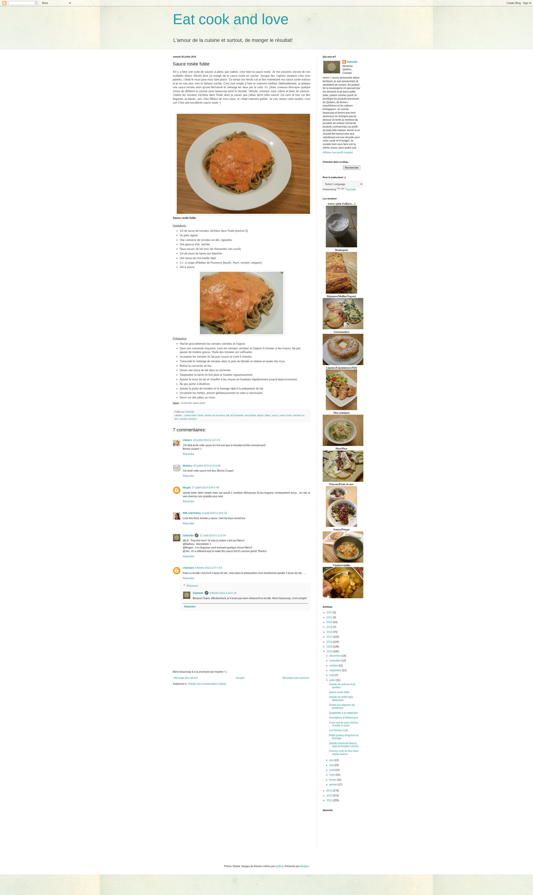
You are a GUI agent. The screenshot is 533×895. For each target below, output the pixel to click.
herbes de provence (215, 415)
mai (331, 765)
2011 (329, 800)
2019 (329, 627)
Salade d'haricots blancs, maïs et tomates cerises (344, 745)
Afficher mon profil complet (338, 152)
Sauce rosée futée (339, 692)
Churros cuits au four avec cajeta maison (344, 752)
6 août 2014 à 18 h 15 (214, 513)
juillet (332, 680)
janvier (333, 784)
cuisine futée (190, 415)
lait (227, 415)
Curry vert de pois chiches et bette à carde (343, 724)
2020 (329, 622)
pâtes (267, 415)
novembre (335, 660)
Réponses (192, 585)
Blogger (304, 866)
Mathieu (187, 465)
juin (331, 760)
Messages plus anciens (296, 677)
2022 (329, 612)
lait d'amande (236, 415)
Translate (350, 189)
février (333, 779)
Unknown (188, 567)
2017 (329, 636)
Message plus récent (185, 677)
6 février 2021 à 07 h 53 (208, 567)
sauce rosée (285, 415)
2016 (329, 641)
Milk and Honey (192, 513)
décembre (335, 655)
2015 (329, 646)
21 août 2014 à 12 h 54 (213, 535)
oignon (260, 415)
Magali (187, 487)
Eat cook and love (231, 19)
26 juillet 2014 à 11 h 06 (206, 465)
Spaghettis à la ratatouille (343, 712)
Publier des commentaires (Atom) (207, 683)
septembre (335, 670)
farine (200, 415)
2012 (329, 795)
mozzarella (250, 415)
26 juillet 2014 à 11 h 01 (206, 440)
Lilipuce (187, 440)
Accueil (240, 677)
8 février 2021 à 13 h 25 (223, 593)
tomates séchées (188, 419)
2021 (329, 617)
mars (332, 774)
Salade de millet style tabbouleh (341, 698)
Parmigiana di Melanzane (343, 717)
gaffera (280, 866)
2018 (329, 632)
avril (332, 770)
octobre (334, 665)
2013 (329, 790)
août (332, 675)
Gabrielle (188, 535)
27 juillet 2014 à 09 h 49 (205, 487)
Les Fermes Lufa (338, 730)
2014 (329, 651)
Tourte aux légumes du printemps (342, 706)
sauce (275, 415)
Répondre (188, 454)
